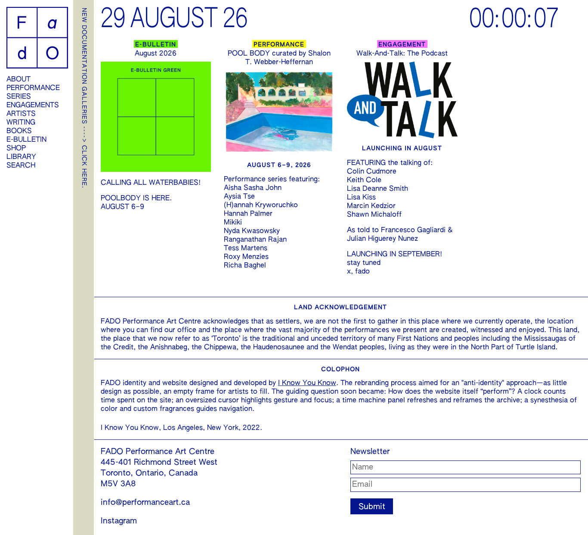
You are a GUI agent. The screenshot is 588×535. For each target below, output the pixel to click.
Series (18, 96)
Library (21, 157)
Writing (20, 122)
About (18, 79)
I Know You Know (307, 383)
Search (20, 165)
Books (19, 131)
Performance (33, 88)
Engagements (32, 105)
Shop (16, 148)
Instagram (119, 521)
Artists (21, 114)
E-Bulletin (26, 140)
